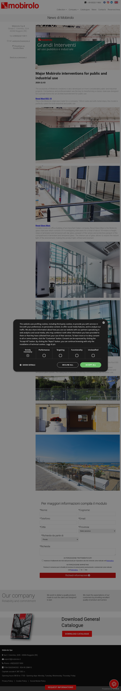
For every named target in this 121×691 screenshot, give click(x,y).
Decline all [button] (67, 365)
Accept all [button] (91, 365)
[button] (27, 365)
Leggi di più (50, 344)
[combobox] (103, 322)
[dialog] (60, 345)
